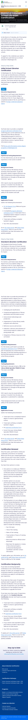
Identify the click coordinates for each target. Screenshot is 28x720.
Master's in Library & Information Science (12, 692)
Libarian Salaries (6, 706)
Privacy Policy (4, 718)
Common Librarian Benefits (9, 708)
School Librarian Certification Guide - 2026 (12, 681)
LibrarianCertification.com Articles (14, 654)
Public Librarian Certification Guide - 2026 (12, 683)
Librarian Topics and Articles (9, 670)
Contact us (4, 672)
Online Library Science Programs (10, 694)
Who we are (5, 669)
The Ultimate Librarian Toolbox (10, 709)
